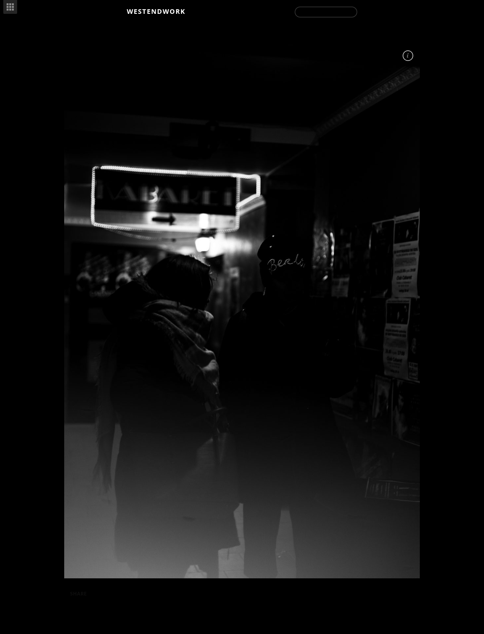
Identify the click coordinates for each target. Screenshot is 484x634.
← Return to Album (326, 12)
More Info (408, 55)
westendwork (156, 11)
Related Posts (10, 7)
